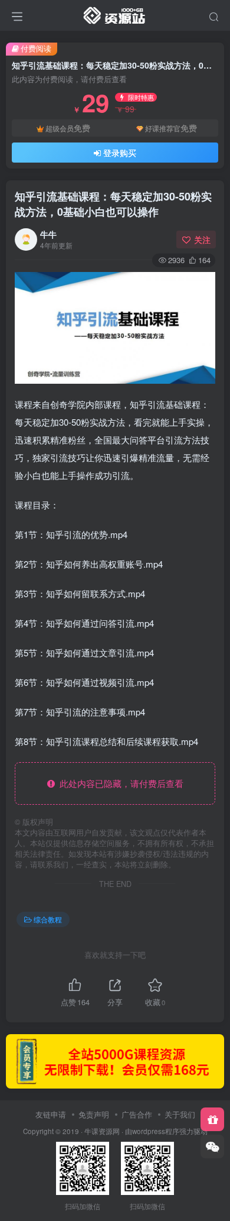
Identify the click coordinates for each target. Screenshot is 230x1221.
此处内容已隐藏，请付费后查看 (119, 783)
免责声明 (93, 1114)
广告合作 (136, 1114)
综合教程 (48, 919)
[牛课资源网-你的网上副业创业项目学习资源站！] (115, 13)
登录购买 (119, 152)
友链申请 (50, 1114)
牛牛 (48, 234)
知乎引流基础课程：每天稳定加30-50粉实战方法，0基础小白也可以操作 (113, 204)
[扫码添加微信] (212, 1146)
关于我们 (180, 1114)
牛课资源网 (102, 1131)
